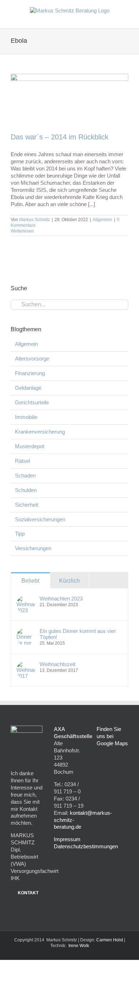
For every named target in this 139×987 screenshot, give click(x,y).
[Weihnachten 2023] (25, 599)
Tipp (20, 534)
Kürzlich (69, 581)
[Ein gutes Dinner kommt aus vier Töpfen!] (25, 631)
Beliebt (30, 581)
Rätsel (22, 461)
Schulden (26, 490)
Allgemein (102, 219)
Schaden (25, 475)
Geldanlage (28, 388)
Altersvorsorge (32, 359)
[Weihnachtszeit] (25, 664)
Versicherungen (33, 548)
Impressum (67, 839)
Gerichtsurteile (32, 402)
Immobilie (26, 417)
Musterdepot (29, 446)
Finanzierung (30, 373)
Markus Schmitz (34, 219)
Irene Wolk (78, 945)
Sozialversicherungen (40, 519)
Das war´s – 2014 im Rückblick (59, 137)
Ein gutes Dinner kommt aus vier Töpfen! (78, 634)
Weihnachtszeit (57, 664)
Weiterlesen (22, 231)
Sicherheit (26, 505)
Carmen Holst (109, 939)
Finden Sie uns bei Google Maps (112, 736)
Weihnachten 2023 (61, 598)
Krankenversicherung (40, 432)
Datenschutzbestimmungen (86, 846)
